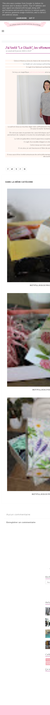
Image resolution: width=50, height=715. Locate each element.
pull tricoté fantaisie (37, 72)
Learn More (21, 18)
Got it (32, 18)
